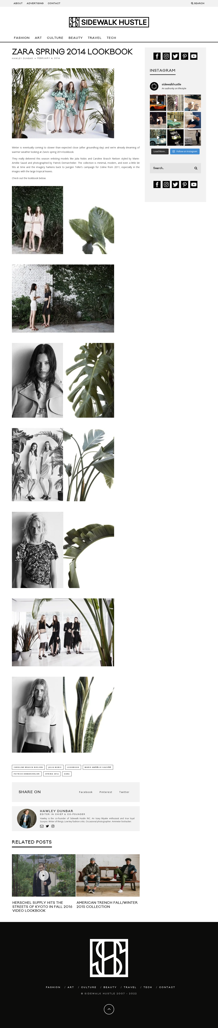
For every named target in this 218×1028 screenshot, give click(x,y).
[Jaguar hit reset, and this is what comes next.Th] (193, 137)
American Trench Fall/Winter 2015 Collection (107, 905)
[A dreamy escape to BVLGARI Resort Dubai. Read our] (193, 103)
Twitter (124, 792)
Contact (54, 3)
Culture (55, 38)
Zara (67, 774)
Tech (111, 38)
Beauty (76, 38)
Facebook (86, 792)
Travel (95, 38)
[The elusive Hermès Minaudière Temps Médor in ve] (193, 120)
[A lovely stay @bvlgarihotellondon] (158, 103)
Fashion (22, 38)
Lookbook (73, 767)
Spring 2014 (52, 774)
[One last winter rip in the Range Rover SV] (158, 137)
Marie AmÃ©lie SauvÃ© (98, 767)
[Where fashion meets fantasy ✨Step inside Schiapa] (175, 103)
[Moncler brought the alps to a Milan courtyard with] (175, 120)
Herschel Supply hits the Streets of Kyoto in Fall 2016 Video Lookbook (42, 907)
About (18, 3)
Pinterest (105, 792)
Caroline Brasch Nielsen (28, 767)
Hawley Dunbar (22, 58)
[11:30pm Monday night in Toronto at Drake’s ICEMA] (158, 120)
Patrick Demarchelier (27, 774)
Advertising (35, 3)
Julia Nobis (55, 767)
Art (38, 38)
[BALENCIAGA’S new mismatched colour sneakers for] (175, 137)
